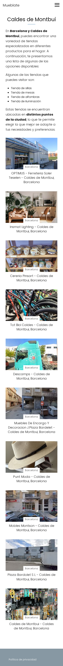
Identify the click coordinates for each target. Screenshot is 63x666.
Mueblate (11, 5)
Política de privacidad (22, 659)
